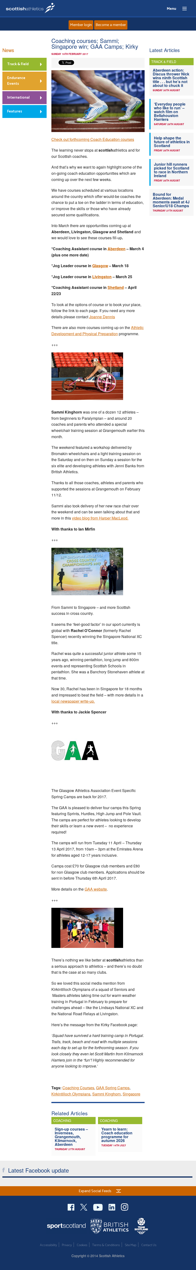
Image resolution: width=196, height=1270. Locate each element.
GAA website (96, 889)
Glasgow (100, 265)
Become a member (111, 25)
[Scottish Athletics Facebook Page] (71, 1206)
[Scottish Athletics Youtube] (98, 1206)
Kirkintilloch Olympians (70, 1094)
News (8, 50)
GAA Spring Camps (113, 1087)
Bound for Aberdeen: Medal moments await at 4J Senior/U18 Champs (171, 199)
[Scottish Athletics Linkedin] (112, 1206)
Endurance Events (16, 81)
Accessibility (48, 1245)
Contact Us (148, 1245)
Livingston (102, 276)
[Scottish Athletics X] (84, 1206)
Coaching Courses (78, 1087)
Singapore (131, 1094)
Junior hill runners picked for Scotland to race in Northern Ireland (171, 169)
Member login (81, 25)
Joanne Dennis (102, 316)
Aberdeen (116, 248)
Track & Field (18, 64)
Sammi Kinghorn (106, 1094)
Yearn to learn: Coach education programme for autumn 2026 (116, 1134)
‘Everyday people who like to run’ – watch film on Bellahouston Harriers (169, 111)
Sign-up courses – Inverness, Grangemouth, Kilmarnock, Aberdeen (71, 1136)
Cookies (82, 1245)
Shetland (116, 287)
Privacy (67, 1245)
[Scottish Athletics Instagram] (124, 1206)
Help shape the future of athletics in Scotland (172, 141)
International (18, 98)
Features (14, 111)
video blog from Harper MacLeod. (100, 518)
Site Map (130, 1245)
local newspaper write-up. (73, 701)
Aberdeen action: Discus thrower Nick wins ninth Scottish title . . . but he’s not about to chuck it (171, 77)
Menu (182, 9)
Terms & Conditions (106, 1245)
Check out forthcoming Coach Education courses (92, 139)
